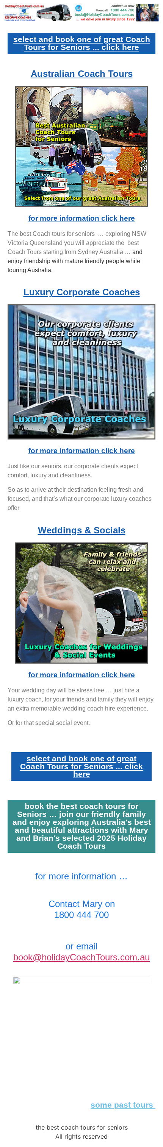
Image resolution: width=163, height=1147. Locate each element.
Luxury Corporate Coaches (82, 292)
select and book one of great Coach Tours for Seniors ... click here (81, 43)
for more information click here (81, 218)
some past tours (123, 1104)
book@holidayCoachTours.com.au (81, 957)
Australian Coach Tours (82, 74)
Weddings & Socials (81, 530)
